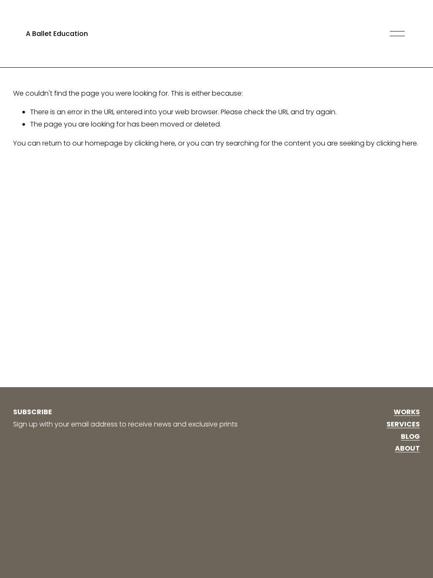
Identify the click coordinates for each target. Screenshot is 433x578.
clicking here (154, 143)
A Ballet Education (57, 34)
